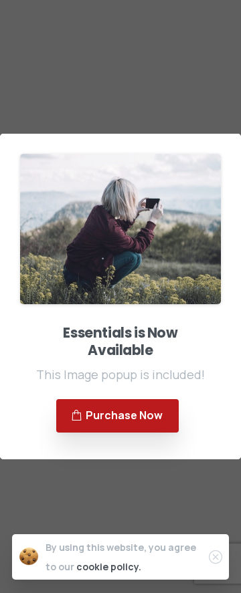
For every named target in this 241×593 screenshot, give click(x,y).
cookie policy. (108, 566)
